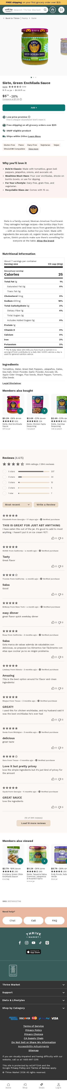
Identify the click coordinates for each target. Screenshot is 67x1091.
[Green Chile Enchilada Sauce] (13, 855)
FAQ (54, 920)
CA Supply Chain (33, 1038)
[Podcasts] (47, 942)
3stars (11, 482)
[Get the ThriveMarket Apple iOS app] (33, 951)
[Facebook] (19, 942)
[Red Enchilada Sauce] (13, 405)
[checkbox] (33, 471)
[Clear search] (45, 10)
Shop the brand (45, 240)
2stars (11, 488)
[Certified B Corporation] (19, 971)
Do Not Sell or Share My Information (33, 1042)
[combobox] (25, 10)
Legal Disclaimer (11, 383)
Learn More (34, 136)
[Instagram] (26, 942)
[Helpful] (53, 538)
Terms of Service (33, 1026)
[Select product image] (34, 48)
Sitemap (34, 1050)
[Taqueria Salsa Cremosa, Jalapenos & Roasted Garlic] (38, 855)
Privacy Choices (33, 1034)
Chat (12, 920)
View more (33, 149)
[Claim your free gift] (53, 10)
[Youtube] (33, 942)
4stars (11, 477)
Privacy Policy (33, 1030)
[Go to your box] (61, 10)
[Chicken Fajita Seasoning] (38, 405)
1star (10, 493)
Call (33, 920)
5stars (11, 471)
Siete (4, 87)
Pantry (25, 18)
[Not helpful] (59, 538)
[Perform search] (8, 10)
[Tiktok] (40, 942)
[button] (61, 10)
